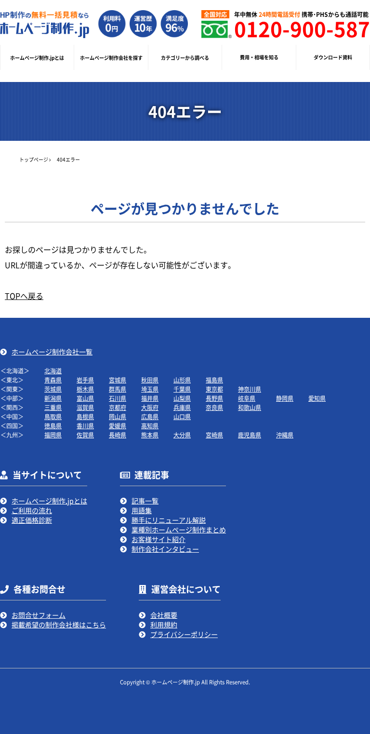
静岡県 (284, 398)
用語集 (142, 510)
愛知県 (317, 398)
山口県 (182, 416)
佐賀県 (85, 435)
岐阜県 (246, 398)
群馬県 (117, 389)
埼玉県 (150, 389)
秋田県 (150, 380)
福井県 (150, 398)
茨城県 (53, 389)
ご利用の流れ (32, 510)
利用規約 (163, 624)
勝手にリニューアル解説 (169, 520)
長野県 (214, 398)
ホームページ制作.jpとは (49, 500)
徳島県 (53, 425)
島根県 (85, 416)
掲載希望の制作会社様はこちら (59, 624)
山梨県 (182, 398)
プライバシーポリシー (184, 634)
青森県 (53, 380)
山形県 (182, 380)
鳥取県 (53, 416)
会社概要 (163, 615)
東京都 (214, 389)
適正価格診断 (32, 520)
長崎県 (117, 435)
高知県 (150, 425)
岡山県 (117, 416)
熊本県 (150, 435)
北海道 (53, 371)
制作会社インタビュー (165, 549)
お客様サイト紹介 (158, 539)
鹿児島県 (249, 435)
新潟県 (53, 398)
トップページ (33, 159)
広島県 (150, 416)
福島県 (214, 380)
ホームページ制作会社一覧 (52, 351)
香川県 (85, 425)
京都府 (117, 407)
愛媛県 (117, 425)
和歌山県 (249, 407)
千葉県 (182, 389)
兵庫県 (182, 407)
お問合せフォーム (39, 615)
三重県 (53, 407)
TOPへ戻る (24, 295)
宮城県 (117, 380)
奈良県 (214, 407)
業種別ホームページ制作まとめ (179, 529)
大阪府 (150, 407)
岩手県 (85, 380)
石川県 (117, 398)
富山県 (85, 398)
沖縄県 (284, 435)
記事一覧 (145, 500)
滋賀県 (85, 407)
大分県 (182, 435)
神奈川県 (249, 389)
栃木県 (85, 389)
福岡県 (53, 435)
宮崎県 (214, 435)
